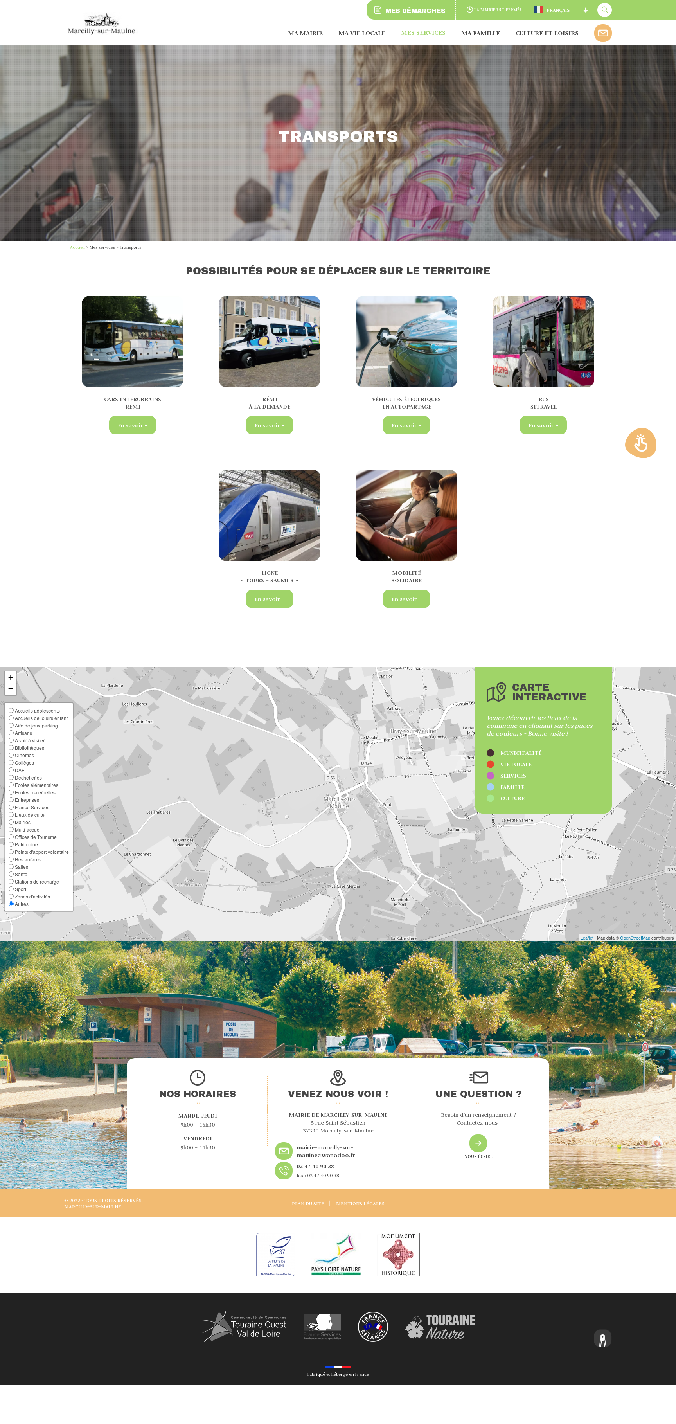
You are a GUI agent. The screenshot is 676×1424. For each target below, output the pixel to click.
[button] (10, 677)
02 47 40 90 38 (315, 1166)
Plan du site (308, 1203)
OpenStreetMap (635, 937)
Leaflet (587, 937)
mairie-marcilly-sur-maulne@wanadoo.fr (326, 1151)
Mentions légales (360, 1203)
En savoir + (132, 425)
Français (558, 10)
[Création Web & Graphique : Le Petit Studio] (603, 1339)
